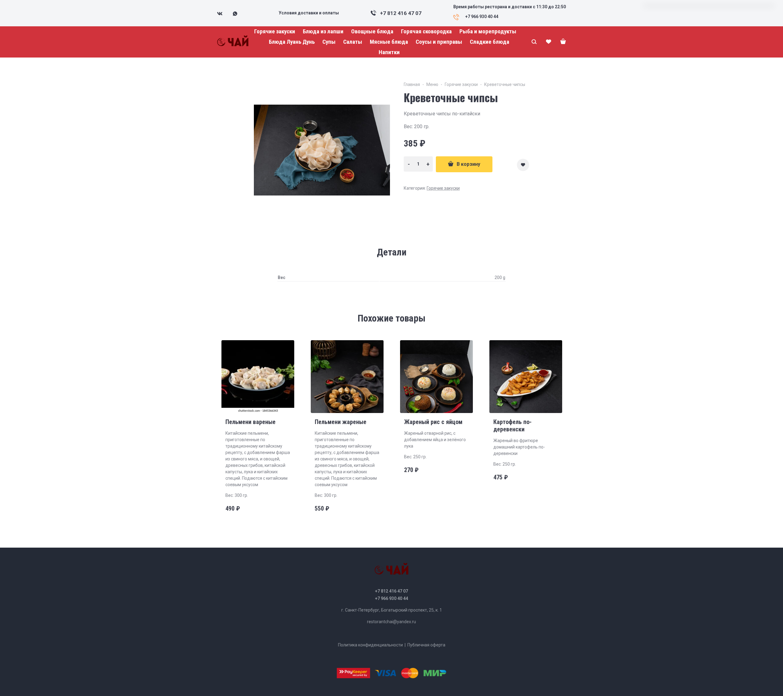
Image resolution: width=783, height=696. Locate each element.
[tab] (391, 252)
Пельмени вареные (250, 422)
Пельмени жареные (340, 422)
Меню (432, 84)
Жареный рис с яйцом (433, 422)
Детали (391, 252)
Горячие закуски (461, 84)
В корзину (468, 164)
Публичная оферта (426, 644)
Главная (412, 84)
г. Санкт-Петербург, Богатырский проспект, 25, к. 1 (391, 610)
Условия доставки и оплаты (309, 12)
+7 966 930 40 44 (391, 598)
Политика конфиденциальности (370, 644)
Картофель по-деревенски (512, 425)
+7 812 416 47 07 (400, 13)
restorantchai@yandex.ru (391, 621)
